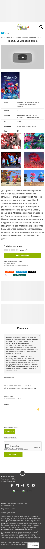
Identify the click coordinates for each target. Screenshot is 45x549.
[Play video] (22, 57)
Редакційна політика (17, 544)
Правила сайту (26, 542)
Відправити (13, 455)
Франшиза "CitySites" (8, 479)
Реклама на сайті (7, 476)
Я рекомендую (23, 255)
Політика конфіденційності (10, 542)
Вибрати (10, 431)
